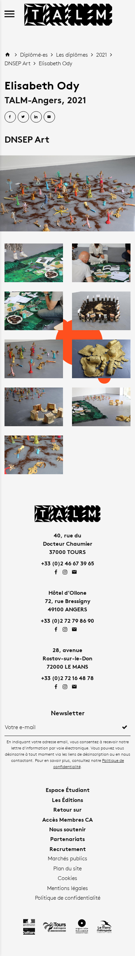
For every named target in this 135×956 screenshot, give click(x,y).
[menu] (9, 14)
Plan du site (67, 868)
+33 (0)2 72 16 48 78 (67, 678)
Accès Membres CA (67, 819)
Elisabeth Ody (55, 63)
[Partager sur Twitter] (23, 117)
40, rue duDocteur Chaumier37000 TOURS (67, 543)
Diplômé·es (34, 54)
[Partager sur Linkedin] (36, 117)
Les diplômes (72, 54)
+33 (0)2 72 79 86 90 (67, 620)
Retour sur (67, 809)
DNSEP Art (18, 63)
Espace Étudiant (68, 789)
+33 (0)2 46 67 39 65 (67, 563)
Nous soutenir (67, 829)
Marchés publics (67, 858)
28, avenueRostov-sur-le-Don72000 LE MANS (67, 658)
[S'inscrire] (124, 727)
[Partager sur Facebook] (10, 117)
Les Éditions (67, 799)
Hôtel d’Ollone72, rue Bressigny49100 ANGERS (67, 601)
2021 (102, 54)
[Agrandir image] (67, 193)
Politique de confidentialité (67, 898)
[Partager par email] (49, 117)
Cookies (67, 878)
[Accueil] (68, 13)
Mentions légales (67, 888)
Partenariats (67, 838)
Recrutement (68, 848)
